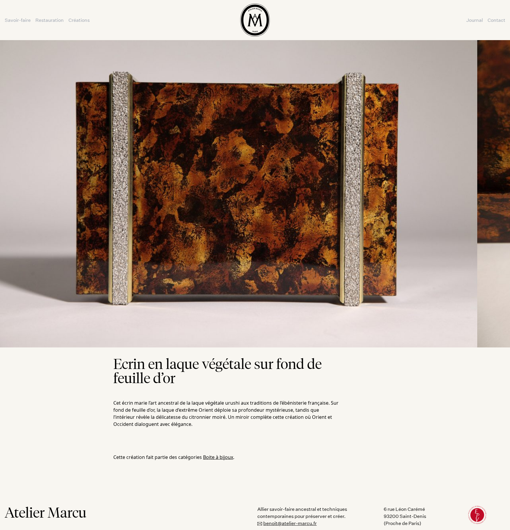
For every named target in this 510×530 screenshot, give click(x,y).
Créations (79, 20)
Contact (496, 20)
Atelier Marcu (45, 512)
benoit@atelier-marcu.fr (290, 523)
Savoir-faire (18, 20)
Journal (474, 20)
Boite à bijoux (218, 457)
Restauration (49, 20)
